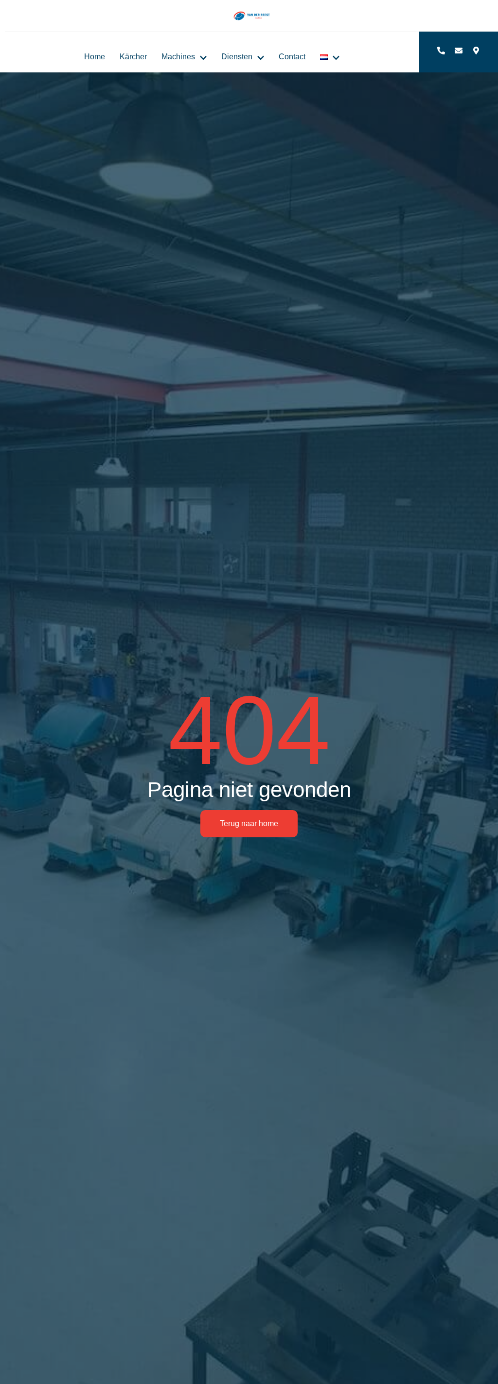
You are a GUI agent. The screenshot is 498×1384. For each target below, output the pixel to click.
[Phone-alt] (441, 50)
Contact (292, 56)
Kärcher (133, 56)
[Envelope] (458, 50)
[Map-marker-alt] (476, 50)
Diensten (236, 56)
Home (94, 56)
